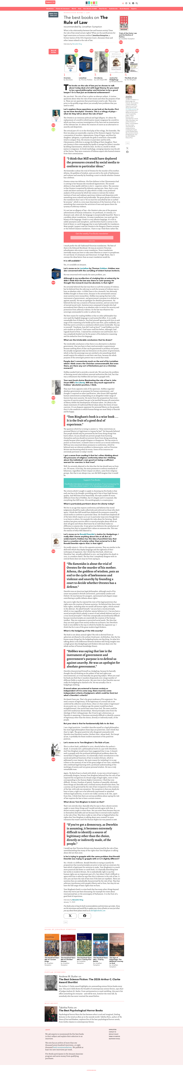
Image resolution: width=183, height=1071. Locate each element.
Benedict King (77, 44)
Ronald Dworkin (87, 534)
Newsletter (112, 1029)
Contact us (112, 1032)
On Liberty (80, 383)
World (74, 8)
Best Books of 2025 (90, 8)
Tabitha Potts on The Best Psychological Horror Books (91, 1016)
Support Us (50, 2)
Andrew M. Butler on (89, 979)
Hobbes (103, 268)
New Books (103, 8)
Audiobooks (113, 8)
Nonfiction (50, 8)
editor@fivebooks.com (97, 910)
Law (88, 13)
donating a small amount (104, 486)
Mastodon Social (114, 1038)
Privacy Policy (113, 1034)
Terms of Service (114, 1036)
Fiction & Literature (62, 8)
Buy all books (53, 51)
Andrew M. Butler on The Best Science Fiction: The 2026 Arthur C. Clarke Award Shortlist (91, 988)
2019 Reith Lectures (131, 109)
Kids (79, 8)
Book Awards (124, 8)
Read (120, 42)
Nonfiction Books (73, 13)
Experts (134, 8)
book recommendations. (62, 1047)
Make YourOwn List (53, 14)
